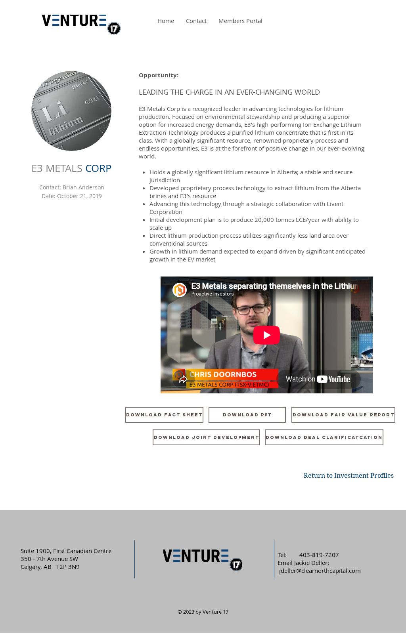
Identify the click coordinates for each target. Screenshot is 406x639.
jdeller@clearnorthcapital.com (320, 570)
